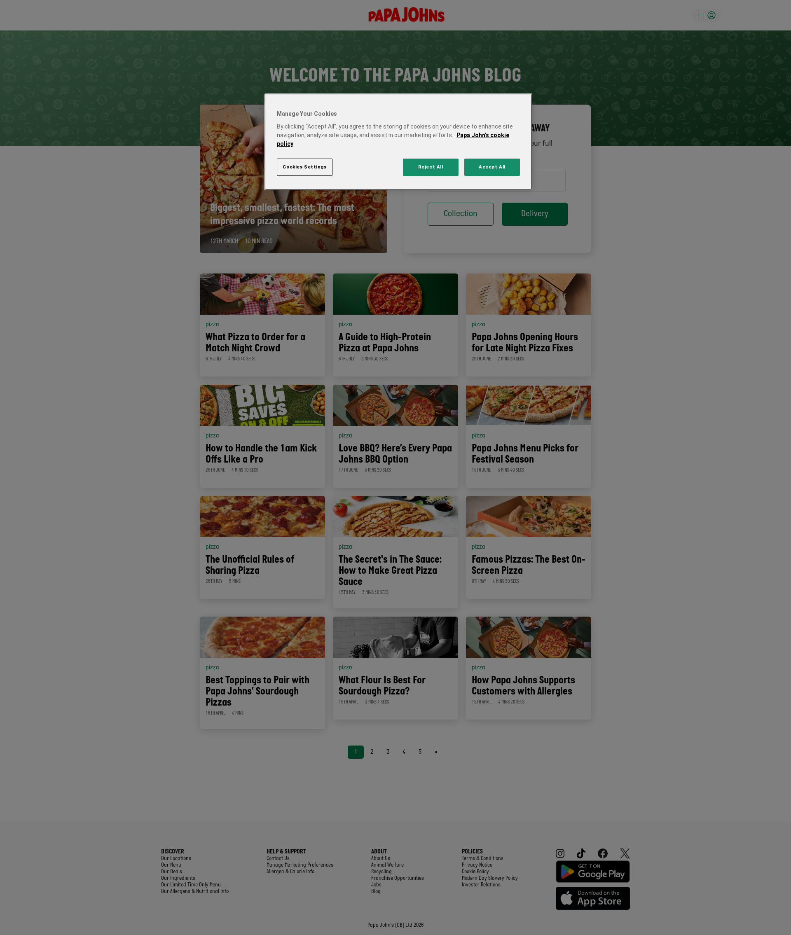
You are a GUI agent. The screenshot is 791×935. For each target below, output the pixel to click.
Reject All (430, 167)
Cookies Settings (304, 167)
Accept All (492, 167)
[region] (398, 142)
